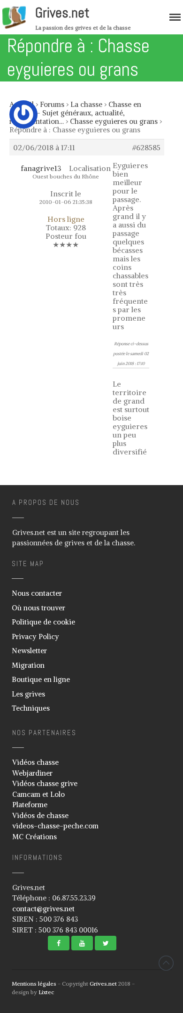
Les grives (28, 693)
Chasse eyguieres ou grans (114, 121)
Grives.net (62, 13)
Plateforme (29, 804)
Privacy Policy (35, 636)
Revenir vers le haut (166, 963)
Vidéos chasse (35, 762)
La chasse (86, 104)
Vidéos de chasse (40, 815)
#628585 (146, 147)
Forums (52, 104)
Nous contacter (37, 593)
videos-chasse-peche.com (55, 825)
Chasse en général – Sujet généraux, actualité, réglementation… (75, 113)
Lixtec (46, 992)
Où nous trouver (38, 607)
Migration (28, 665)
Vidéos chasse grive (44, 783)
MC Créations (34, 836)
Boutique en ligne (41, 679)
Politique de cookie (43, 621)
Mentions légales (34, 983)
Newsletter (29, 650)
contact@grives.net (43, 908)
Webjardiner (32, 773)
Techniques (31, 708)
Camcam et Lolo (38, 794)
